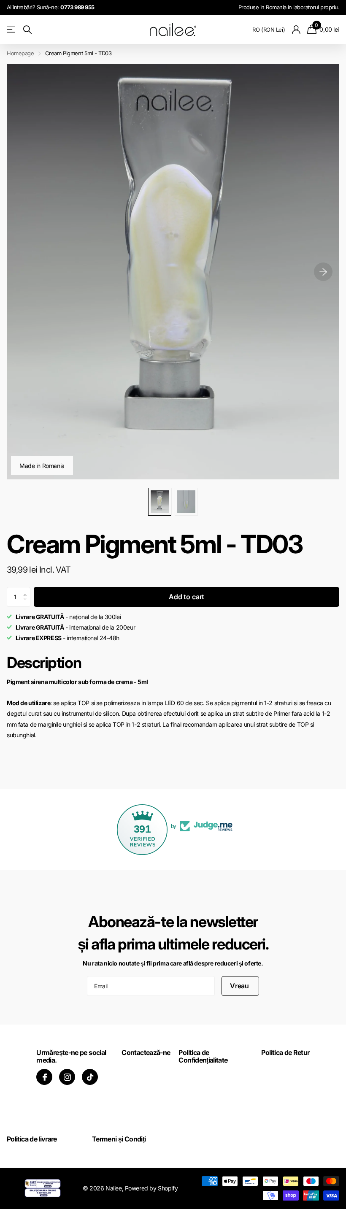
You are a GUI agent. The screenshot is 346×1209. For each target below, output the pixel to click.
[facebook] (44, 1077)
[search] (27, 29)
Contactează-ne (146, 1052)
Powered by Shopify (151, 1188)
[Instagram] (67, 1077)
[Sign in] (296, 29)
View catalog (11, 30)
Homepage (20, 53)
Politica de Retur (285, 1052)
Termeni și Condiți (119, 1139)
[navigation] (159, 502)
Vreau (240, 986)
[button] (27, 590)
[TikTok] (90, 1077)
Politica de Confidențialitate (202, 1056)
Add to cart (186, 596)
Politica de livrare (32, 1139)
